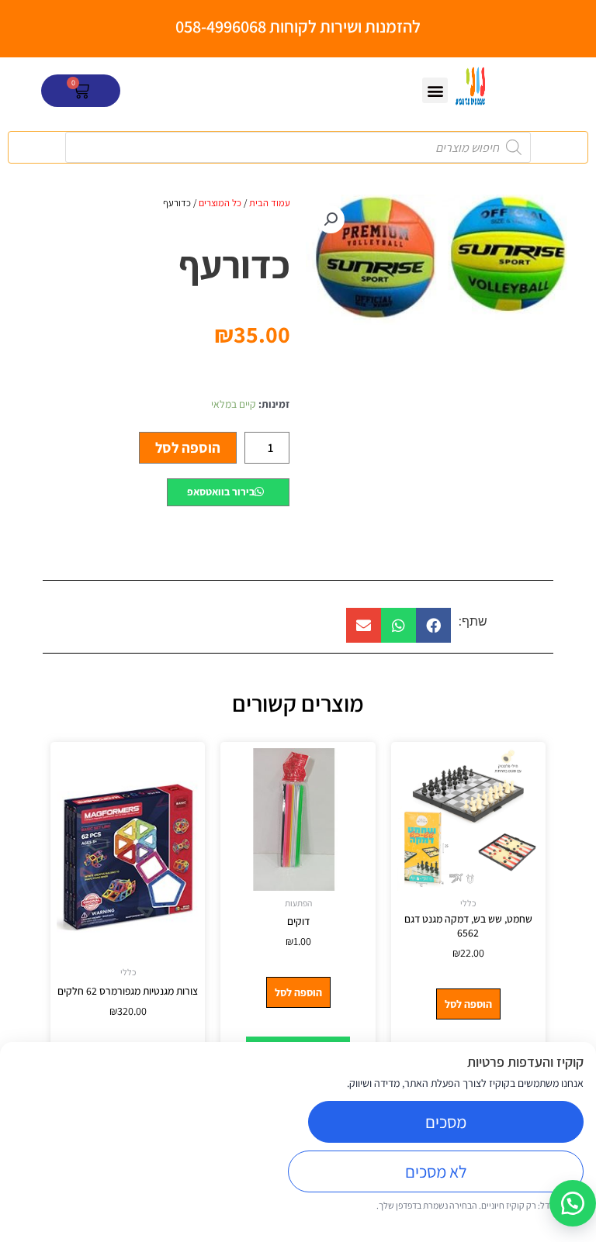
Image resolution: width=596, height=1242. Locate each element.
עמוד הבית (269, 202)
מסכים (445, 1122)
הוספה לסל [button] (468, 1004)
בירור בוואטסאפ (221, 492)
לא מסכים (435, 1171)
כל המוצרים (220, 202)
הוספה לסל (187, 447)
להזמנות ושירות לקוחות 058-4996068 (298, 26)
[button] (435, 90)
